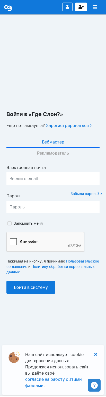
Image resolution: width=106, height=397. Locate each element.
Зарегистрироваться (68, 125)
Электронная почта (26, 167)
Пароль (14, 195)
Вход (67, 7)
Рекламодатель (53, 153)
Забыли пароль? (85, 193)
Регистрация (81, 7)
